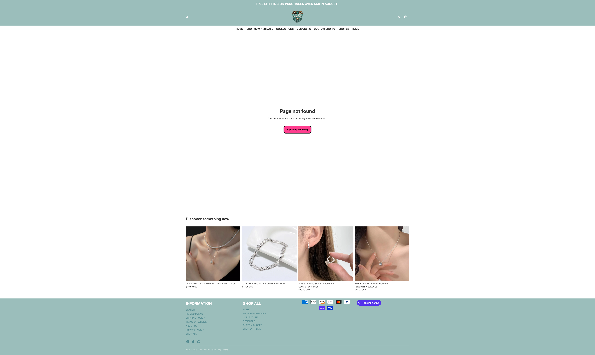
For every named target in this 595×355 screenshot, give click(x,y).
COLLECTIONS (250, 317)
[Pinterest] (199, 342)
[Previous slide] (190, 253)
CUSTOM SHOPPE (252, 325)
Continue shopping (297, 129)
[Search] (186, 16)
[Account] (398, 16)
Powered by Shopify (219, 349)
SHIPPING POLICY (195, 317)
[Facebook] (188, 342)
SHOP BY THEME (252, 328)
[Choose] (292, 276)
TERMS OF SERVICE (196, 321)
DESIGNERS (249, 321)
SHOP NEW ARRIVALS (254, 313)
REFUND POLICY (194, 313)
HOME (246, 309)
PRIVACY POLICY (195, 329)
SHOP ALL (191, 333)
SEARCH (190, 309)
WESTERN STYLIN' (201, 349)
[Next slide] (235, 253)
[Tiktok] (193, 342)
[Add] (235, 276)
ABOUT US (191, 325)
